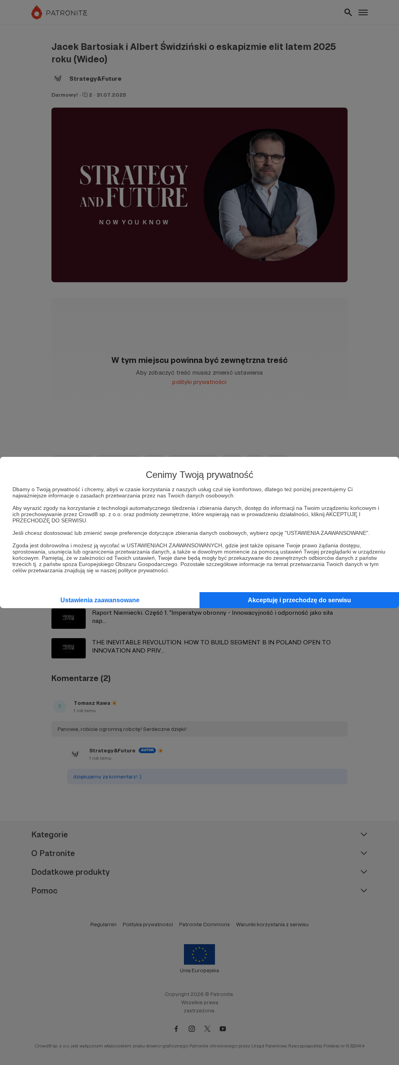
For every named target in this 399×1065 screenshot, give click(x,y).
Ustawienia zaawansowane (99, 600)
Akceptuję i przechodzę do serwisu (299, 600)
